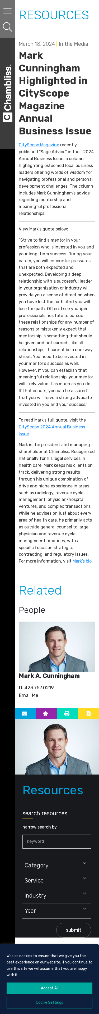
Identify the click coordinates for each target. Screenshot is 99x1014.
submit (73, 930)
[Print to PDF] (88, 713)
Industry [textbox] (35, 895)
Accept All (49, 988)
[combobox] (57, 865)
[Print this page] (67, 713)
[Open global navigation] (7, 11)
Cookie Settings (49, 1002)
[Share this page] (25, 713)
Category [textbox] (37, 865)
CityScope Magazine (39, 144)
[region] (49, 979)
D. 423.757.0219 (36, 688)
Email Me (28, 695)
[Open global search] (7, 27)
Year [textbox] (30, 910)
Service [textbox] (34, 880)
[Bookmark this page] (46, 713)
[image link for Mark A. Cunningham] (57, 647)
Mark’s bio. (83, 561)
